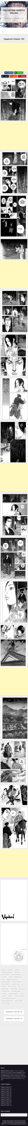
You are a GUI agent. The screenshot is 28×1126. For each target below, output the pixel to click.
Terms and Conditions (20, 1122)
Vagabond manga (5, 1070)
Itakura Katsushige (16, 974)
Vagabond (4, 993)
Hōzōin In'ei (17, 972)
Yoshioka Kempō (19, 1000)
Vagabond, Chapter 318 (6, 1105)
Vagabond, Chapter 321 (6, 1099)
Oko (22, 984)
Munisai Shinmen (5, 981)
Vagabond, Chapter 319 (6, 1103)
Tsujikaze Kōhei (5, 991)
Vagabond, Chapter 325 (6, 1091)
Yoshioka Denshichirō (7, 1000)
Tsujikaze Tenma (15, 991)
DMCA (2, 1123)
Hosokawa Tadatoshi (6, 972)
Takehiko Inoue (5, 1075)
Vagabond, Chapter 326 (6, 1089)
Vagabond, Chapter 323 (6, 1095)
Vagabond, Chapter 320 (6, 1101)
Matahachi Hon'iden (12, 979)
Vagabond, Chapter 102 (14, 1012)
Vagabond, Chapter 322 (6, 1097)
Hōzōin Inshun (5, 974)
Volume (21, 993)
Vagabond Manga (13, 993)
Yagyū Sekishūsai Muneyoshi (8, 998)
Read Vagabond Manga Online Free (18, 1123)
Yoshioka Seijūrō (5, 1003)
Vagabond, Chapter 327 (6, 1087)
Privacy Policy (10, 1122)
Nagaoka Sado (16, 984)
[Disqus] (14, 1044)
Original (3, 986)
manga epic (19, 1072)
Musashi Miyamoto (16, 981)
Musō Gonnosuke (5, 984)
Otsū (19, 986)
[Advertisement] (14, 57)
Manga (3, 979)
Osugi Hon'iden (12, 986)
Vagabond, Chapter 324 (6, 1093)
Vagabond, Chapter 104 (14, 1018)
